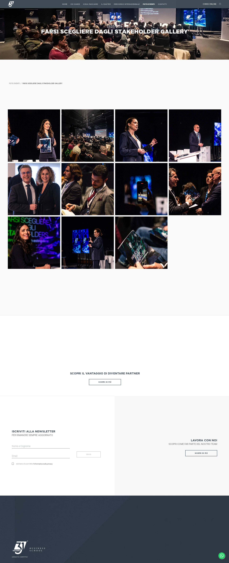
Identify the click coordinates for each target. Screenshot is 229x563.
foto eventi (149, 4)
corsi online (210, 4)
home (64, 4)
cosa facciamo (90, 4)
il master (106, 4)
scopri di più (104, 382)
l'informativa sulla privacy (42, 464)
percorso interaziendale (127, 4)
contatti (162, 4)
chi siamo (75, 4)
